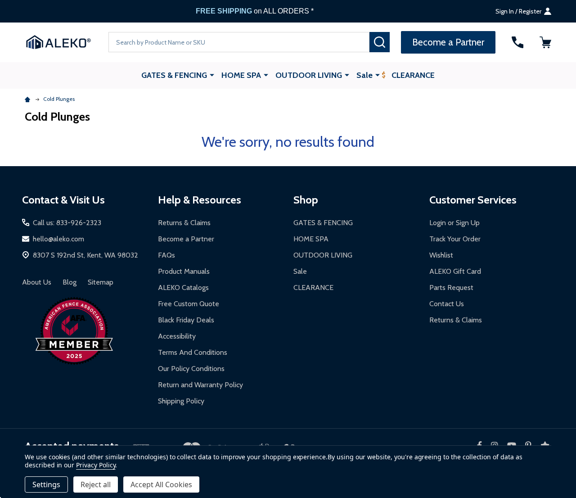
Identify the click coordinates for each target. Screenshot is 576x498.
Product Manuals (184, 271)
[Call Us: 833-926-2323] (517, 42)
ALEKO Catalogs (183, 287)
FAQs (166, 255)
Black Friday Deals (186, 320)
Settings (46, 484)
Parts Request (451, 287)
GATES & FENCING (174, 75)
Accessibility (177, 336)
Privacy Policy (95, 465)
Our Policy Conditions (191, 368)
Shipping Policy (181, 401)
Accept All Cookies (161, 484)
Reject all (96, 484)
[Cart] (545, 42)
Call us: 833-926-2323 (67, 222)
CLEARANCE (413, 75)
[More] (212, 74)
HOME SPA (241, 75)
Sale (364, 75)
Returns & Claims (184, 222)
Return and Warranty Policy (200, 384)
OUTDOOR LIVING (308, 75)
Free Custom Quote (188, 303)
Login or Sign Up (454, 222)
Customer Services (473, 199)
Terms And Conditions (192, 352)
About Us (36, 282)
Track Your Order (455, 239)
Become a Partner (186, 239)
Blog (69, 282)
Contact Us (446, 303)
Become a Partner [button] (448, 42)
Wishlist (441, 255)
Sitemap (100, 282)
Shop (305, 199)
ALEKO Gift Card (455, 271)
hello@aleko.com (58, 239)
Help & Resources (199, 199)
